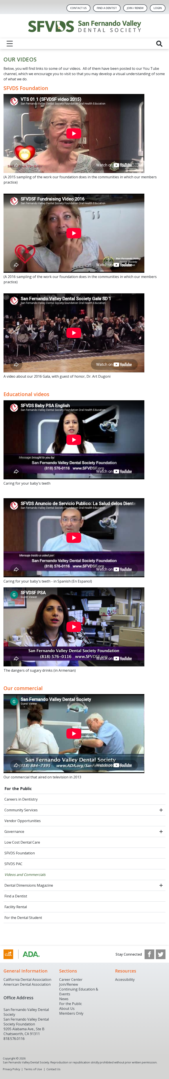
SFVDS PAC (13, 863)
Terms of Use (33, 1069)
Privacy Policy (11, 1069)
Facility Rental (15, 906)
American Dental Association (27, 984)
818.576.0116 (14, 1038)
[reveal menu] (10, 43)
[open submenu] (161, 810)
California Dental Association (27, 979)
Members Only (71, 1013)
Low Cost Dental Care (22, 842)
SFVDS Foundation (19, 853)
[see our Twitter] (160, 954)
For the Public (18, 788)
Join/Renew (68, 984)
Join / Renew (135, 8)
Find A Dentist (107, 8)
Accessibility (125, 979)
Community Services (21, 810)
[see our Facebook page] (149, 954)
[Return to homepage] (84, 26)
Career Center (71, 979)
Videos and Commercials (25, 874)
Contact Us (78, 8)
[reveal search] (159, 43)
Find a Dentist (15, 896)
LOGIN (158, 8)
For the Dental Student (23, 917)
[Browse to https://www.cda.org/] (26, 954)
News (63, 998)
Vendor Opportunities (22, 820)
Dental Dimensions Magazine (28, 885)
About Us (67, 1008)
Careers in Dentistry (21, 799)
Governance (14, 831)
